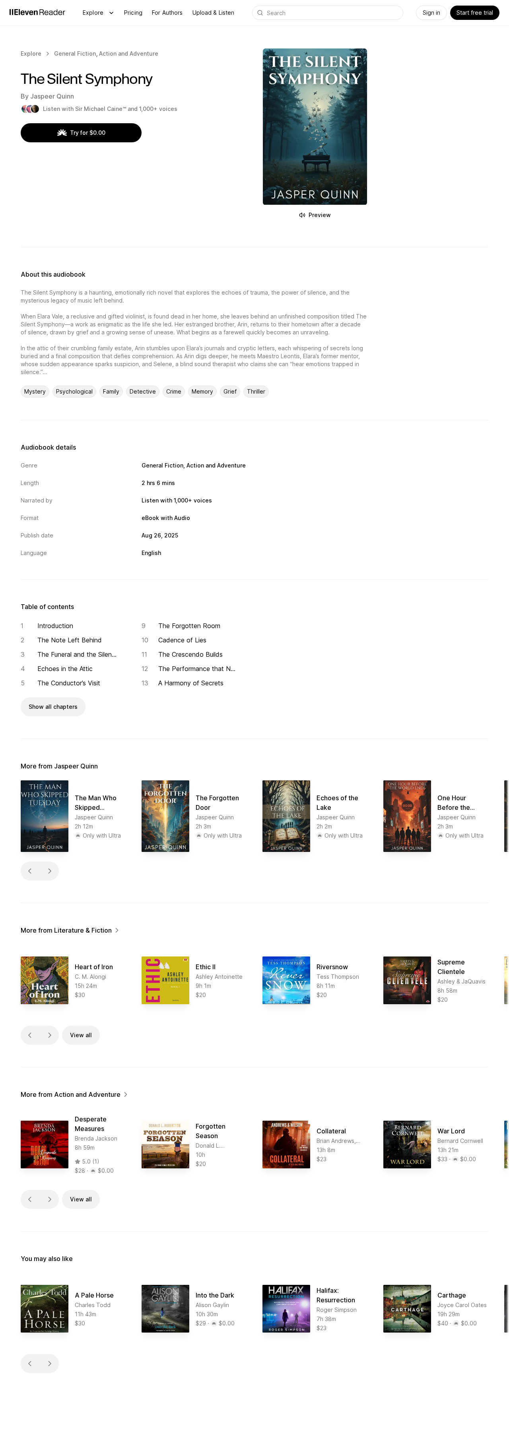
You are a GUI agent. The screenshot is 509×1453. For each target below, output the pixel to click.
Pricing (133, 12)
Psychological (74, 391)
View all (81, 1035)
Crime (173, 391)
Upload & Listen (213, 12)
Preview (320, 214)
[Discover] (111, 13)
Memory (202, 391)
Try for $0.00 (87, 132)
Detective (143, 391)
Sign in (431, 12)
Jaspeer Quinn (52, 96)
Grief (230, 391)
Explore (93, 12)
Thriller (256, 391)
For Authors (167, 12)
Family (111, 391)
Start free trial (475, 12)
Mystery (35, 391)
